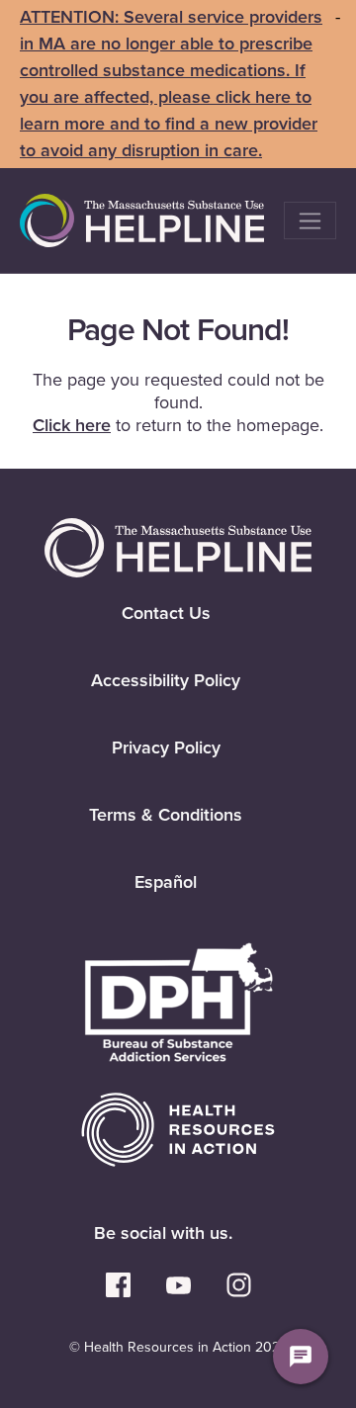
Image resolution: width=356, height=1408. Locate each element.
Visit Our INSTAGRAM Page (238, 1285)
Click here (72, 425)
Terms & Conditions (165, 815)
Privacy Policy (166, 747)
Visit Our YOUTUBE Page (178, 1285)
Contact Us (166, 613)
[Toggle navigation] (310, 220)
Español (165, 882)
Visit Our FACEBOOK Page (118, 1285)
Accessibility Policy (165, 680)
